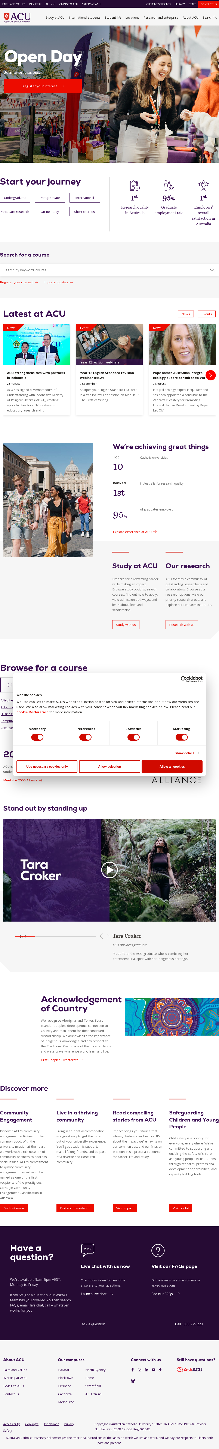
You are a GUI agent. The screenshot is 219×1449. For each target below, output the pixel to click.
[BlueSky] (133, 1381)
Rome (89, 1377)
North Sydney (95, 1370)
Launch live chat (94, 1293)
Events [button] (207, 314)
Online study (50, 211)
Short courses (84, 211)
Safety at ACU (91, 4)
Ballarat (63, 1370)
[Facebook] (132, 1369)
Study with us (126, 624)
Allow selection (109, 766)
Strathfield (93, 1386)
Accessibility (11, 1424)
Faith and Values (13, 4)
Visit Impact (125, 1208)
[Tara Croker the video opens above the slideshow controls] (109, 870)
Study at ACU (55, 17)
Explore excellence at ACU (132, 532)
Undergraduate (15, 197)
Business (7, 714)
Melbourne (66, 1402)
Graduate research (15, 211)
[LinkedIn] (146, 1369)
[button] (25, 936)
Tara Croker (127, 936)
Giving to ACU (68, 4)
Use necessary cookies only (47, 766)
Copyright (31, 1424)
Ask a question (93, 1324)
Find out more (14, 1208)
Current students (158, 4)
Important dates (56, 282)
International (84, 197)
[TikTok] (160, 1369)
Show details (184, 753)
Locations (132, 17)
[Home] (17, 18)
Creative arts (10, 727)
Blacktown (65, 1377)
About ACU (190, 17)
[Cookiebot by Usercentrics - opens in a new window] (184, 679)
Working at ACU (15, 1377)
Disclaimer (51, 1424)
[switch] (85, 737)
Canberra (65, 1394)
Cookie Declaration (32, 712)
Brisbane (64, 1386)
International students (85, 17)
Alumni (50, 4)
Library (180, 4)
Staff (192, 4)
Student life (113, 17)
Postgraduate (50, 197)
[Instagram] (139, 1369)
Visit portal (181, 1208)
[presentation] (211, 375)
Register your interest (16, 282)
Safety (7, 1430)
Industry (35, 4)
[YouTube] (153, 1369)
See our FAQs (162, 1293)
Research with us (181, 624)
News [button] (186, 314)
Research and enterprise (161, 17)
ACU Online (93, 1394)
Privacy (69, 1424)
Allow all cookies (172, 766)
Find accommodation (75, 1208)
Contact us (209, 4)
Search (207, 17)
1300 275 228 (192, 1324)
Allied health (9, 700)
